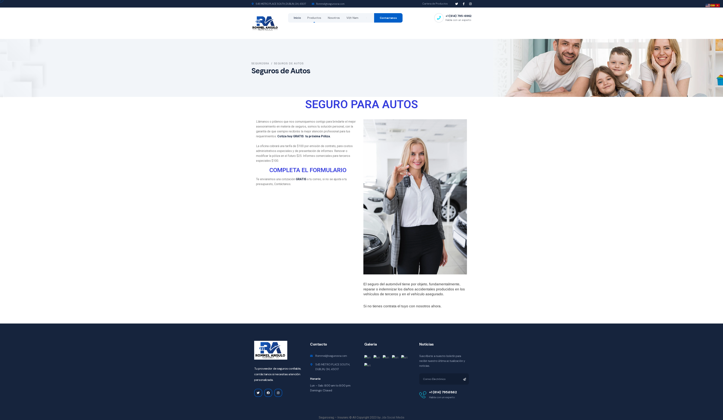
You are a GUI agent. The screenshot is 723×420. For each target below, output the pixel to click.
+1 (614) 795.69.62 (443, 392)
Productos (314, 18)
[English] (707, 5)
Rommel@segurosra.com (330, 3)
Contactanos (388, 18)
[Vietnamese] (717, 5)
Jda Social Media (392, 417)
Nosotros (334, 18)
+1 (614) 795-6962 (458, 16)
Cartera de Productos (435, 3)
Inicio (297, 18)
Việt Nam (352, 18)
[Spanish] (712, 5)
